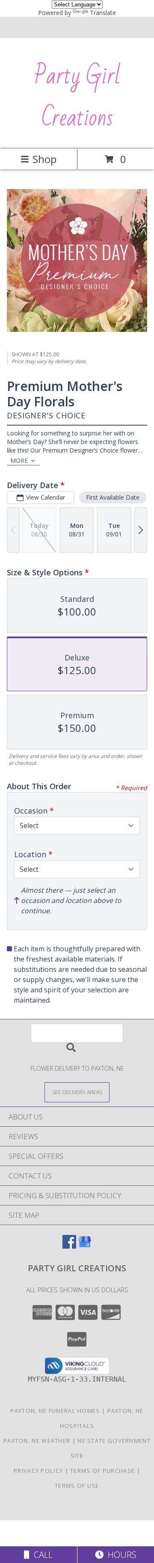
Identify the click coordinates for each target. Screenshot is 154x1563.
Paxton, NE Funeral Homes (55, 1411)
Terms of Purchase (102, 1470)
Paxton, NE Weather (36, 1441)
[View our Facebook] (69, 1246)
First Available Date (112, 497)
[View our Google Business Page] (85, 1246)
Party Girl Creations (77, 97)
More (19, 460)
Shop (44, 159)
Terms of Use (77, 1485)
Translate (103, 13)
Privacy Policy (38, 1470)
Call (41, 1554)
